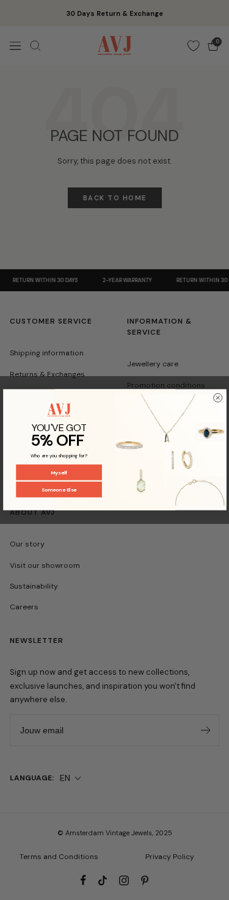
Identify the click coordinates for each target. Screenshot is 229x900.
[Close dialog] (217, 398)
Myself (58, 472)
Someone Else (58, 490)
